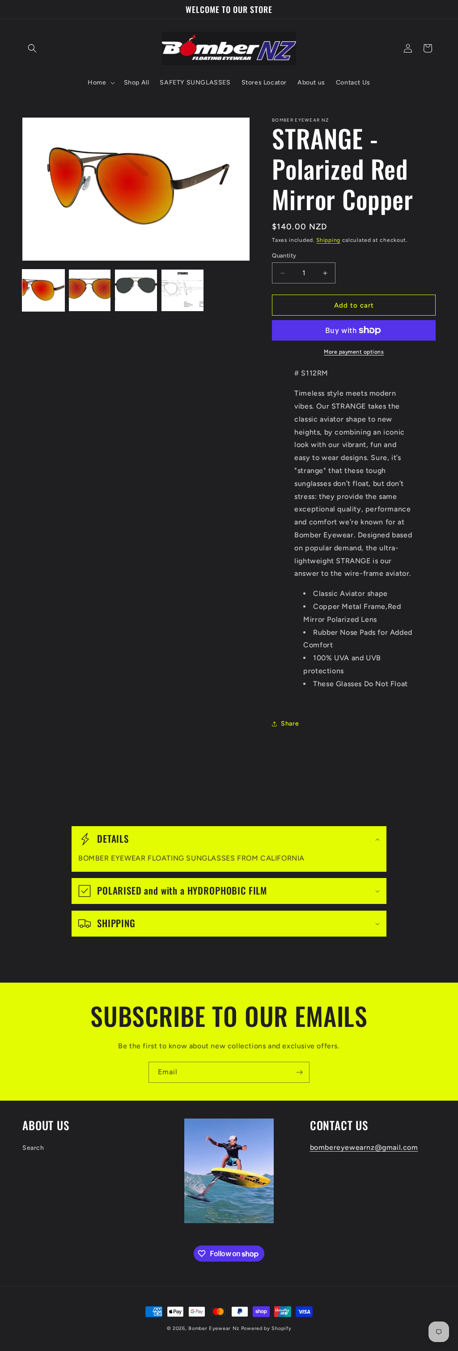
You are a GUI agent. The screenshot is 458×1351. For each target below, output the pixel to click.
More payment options (354, 352)
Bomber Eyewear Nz (213, 1328)
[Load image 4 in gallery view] (182, 291)
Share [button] (290, 723)
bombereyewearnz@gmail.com (364, 1147)
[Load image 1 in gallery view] (43, 291)
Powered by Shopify (266, 1328)
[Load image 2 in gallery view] (90, 291)
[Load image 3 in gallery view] (136, 291)
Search (33, 1148)
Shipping (328, 240)
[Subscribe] (299, 1072)
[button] (32, 48)
